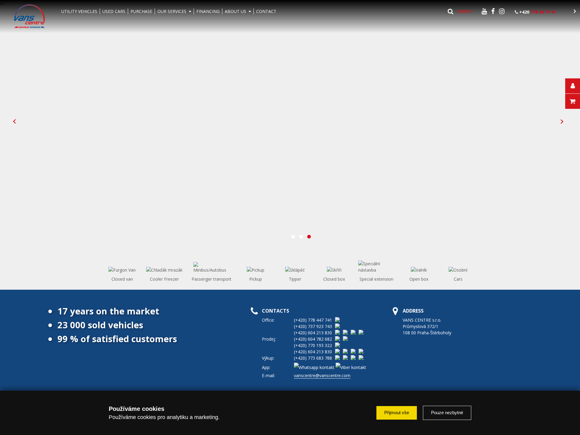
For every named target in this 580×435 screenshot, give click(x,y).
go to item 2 (301, 236)
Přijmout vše (396, 412)
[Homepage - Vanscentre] (29, 16)
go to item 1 (293, 236)
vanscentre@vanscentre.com (322, 375)
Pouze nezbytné (447, 412)
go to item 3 (309, 236)
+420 (537, 12)
